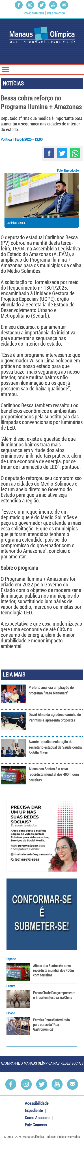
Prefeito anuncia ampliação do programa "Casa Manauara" (51, 690)
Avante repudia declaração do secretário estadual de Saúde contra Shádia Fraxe (55, 747)
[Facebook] (19, 5)
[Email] (64, 5)
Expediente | (36, 1110)
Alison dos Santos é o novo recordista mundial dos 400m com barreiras (54, 774)
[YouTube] (53, 5)
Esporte (11, 959)
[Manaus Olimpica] (42, 35)
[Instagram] (30, 5)
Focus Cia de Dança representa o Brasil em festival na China (54, 995)
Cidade (10, 1013)
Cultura (10, 986)
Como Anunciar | (39, 1117)
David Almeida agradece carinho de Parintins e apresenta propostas (55, 717)
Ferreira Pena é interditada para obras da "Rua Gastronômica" (51, 1024)
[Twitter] (42, 5)
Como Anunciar (34, 13)
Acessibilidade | (38, 1103)
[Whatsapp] (75, 153)
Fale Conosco (56, 13)
